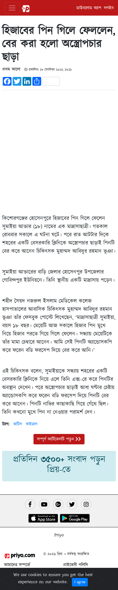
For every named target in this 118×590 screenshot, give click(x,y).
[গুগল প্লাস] (58, 504)
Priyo (59, 535)
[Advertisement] (59, 151)
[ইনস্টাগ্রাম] (86, 504)
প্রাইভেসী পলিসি (75, 565)
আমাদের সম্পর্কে (17, 565)
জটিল (17, 424)
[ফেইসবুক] (30, 504)
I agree (79, 582)
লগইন (109, 8)
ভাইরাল (31, 424)
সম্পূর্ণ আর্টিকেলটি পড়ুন (56, 439)
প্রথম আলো (12, 69)
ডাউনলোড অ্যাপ (88, 8)
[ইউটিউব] (44, 504)
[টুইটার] (72, 504)
